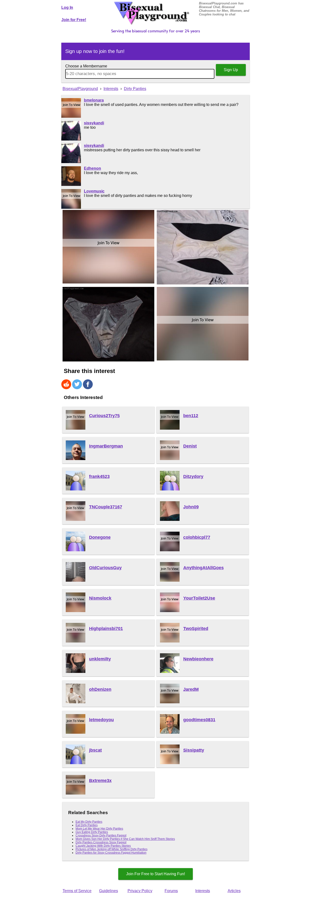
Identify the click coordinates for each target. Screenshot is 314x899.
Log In (67, 7)
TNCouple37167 (105, 506)
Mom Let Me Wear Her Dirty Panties (99, 828)
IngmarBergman (106, 446)
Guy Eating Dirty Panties (92, 832)
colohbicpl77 (196, 537)
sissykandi (94, 123)
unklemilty (100, 658)
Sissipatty (193, 750)
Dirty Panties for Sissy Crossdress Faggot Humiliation (111, 852)
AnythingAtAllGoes (203, 567)
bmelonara (94, 100)
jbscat (95, 750)
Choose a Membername (86, 66)
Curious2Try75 (104, 415)
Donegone (100, 537)
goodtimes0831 (199, 719)
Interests (202, 891)
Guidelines (108, 891)
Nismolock (100, 598)
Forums (171, 891)
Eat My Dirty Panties (89, 821)
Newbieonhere (198, 658)
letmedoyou (101, 719)
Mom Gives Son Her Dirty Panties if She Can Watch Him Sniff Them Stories (125, 839)
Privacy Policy (140, 891)
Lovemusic (94, 191)
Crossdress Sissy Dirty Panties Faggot (101, 835)
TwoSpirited (195, 628)
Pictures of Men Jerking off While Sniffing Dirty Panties (111, 849)
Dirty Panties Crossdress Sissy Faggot (101, 842)
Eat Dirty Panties (87, 825)
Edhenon (92, 168)
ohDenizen (100, 689)
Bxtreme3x (100, 780)
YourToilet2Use (199, 598)
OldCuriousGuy (105, 567)
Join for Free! (73, 20)
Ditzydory (193, 476)
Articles (234, 891)
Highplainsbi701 (106, 628)
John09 (191, 506)
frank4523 (99, 476)
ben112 (190, 415)
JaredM (191, 689)
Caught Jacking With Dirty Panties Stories (103, 846)
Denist (190, 446)
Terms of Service (77, 891)
